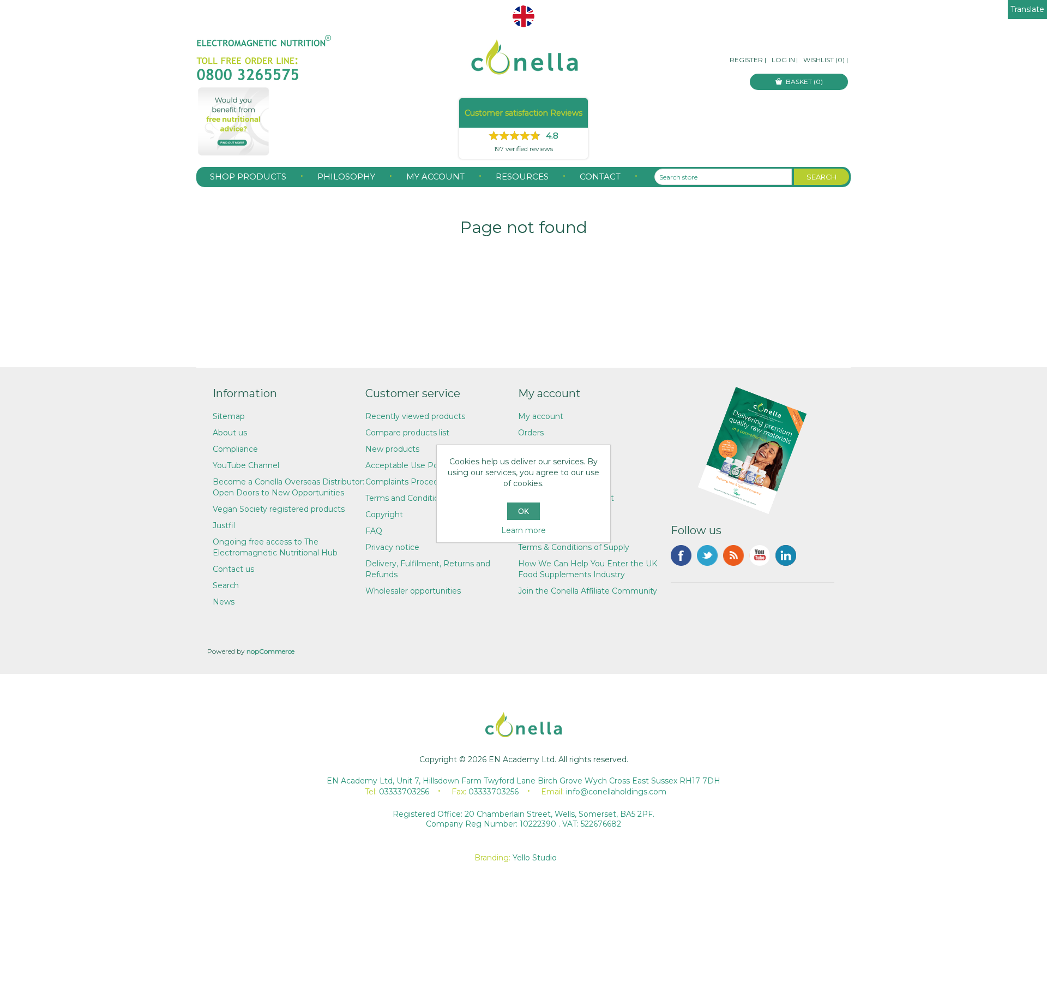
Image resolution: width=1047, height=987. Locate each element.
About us (230, 433)
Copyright (384, 514)
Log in (783, 60)
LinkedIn (785, 555)
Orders (531, 433)
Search (226, 585)
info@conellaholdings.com (616, 792)
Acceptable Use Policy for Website (431, 465)
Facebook (681, 555)
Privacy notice (392, 547)
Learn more (523, 530)
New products (392, 449)
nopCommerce (270, 651)
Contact (600, 176)
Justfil (224, 525)
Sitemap (229, 416)
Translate (1027, 9)
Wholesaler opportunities (413, 591)
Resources (522, 176)
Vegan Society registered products (279, 509)
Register (746, 60)
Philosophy (346, 176)
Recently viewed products (415, 416)
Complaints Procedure (408, 482)
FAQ (373, 531)
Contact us (233, 569)
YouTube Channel (246, 465)
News (223, 602)
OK (523, 511)
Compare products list (407, 433)
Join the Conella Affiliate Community (587, 591)
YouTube (759, 555)
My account (435, 176)
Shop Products (248, 176)
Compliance (235, 449)
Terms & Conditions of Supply (573, 547)
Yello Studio (535, 858)
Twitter (707, 555)
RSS (733, 555)
